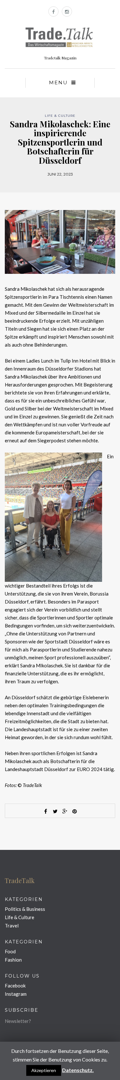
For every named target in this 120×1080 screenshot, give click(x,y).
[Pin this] (74, 811)
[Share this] (45, 811)
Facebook (15, 985)
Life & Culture (60, 116)
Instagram (16, 994)
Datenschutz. (78, 1070)
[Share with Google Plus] (65, 811)
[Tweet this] (55, 811)
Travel (12, 925)
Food (10, 951)
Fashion (13, 960)
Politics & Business (25, 909)
